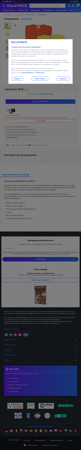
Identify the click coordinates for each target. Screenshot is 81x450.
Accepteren (63, 79)
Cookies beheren (40, 79)
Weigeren (17, 79)
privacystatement (27, 73)
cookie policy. (40, 73)
